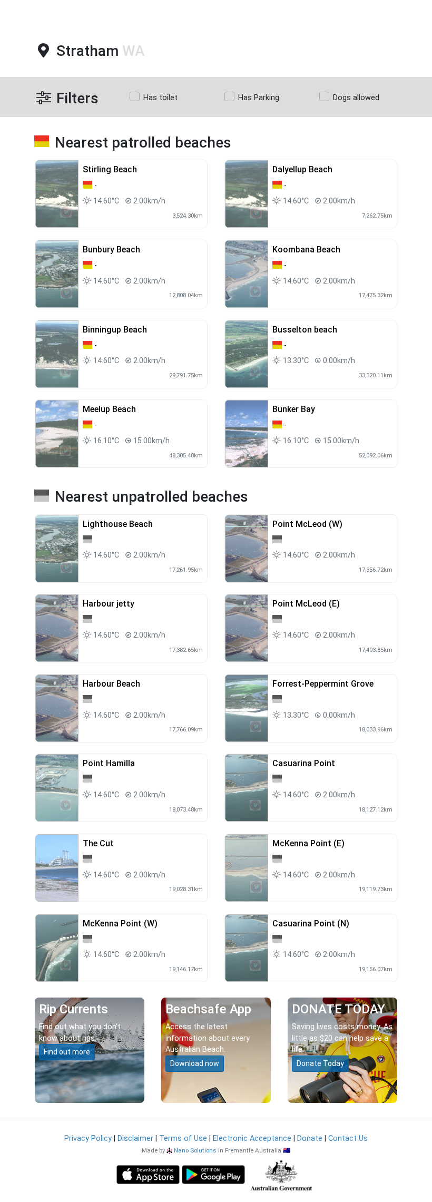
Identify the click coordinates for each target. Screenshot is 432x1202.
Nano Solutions (195, 1150)
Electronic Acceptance (252, 1138)
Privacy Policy (88, 1138)
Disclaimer (135, 1138)
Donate (309, 1138)
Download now (194, 1063)
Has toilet (160, 97)
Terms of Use (183, 1138)
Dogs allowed (356, 97)
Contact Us (348, 1138)
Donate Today (320, 1063)
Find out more (67, 1052)
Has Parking (258, 97)
